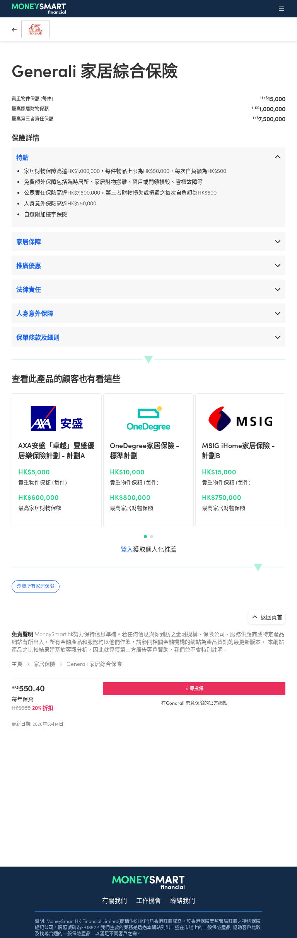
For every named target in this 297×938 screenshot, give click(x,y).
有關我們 (114, 900)
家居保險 (44, 663)
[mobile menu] (281, 8)
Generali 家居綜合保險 (94, 663)
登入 (127, 549)
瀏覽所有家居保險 (35, 585)
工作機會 (148, 900)
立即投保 (194, 688)
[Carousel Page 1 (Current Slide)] (145, 536)
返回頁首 (270, 617)
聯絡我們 (182, 900)
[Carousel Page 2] (151, 536)
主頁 (17, 663)
